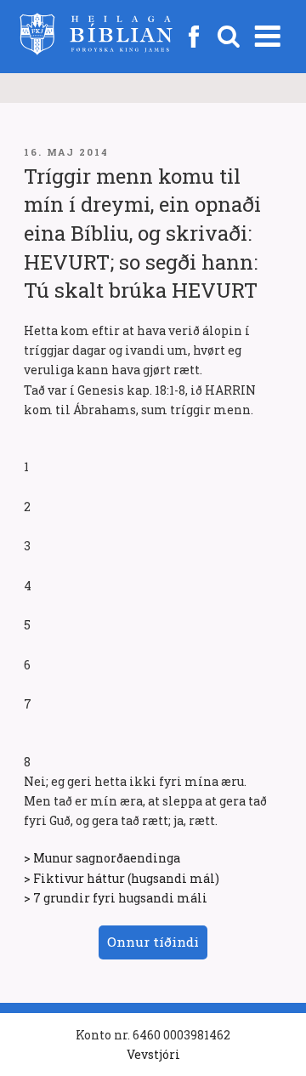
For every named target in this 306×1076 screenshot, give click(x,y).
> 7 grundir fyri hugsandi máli (115, 898)
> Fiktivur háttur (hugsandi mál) (121, 878)
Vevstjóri (153, 1054)
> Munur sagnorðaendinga (102, 858)
